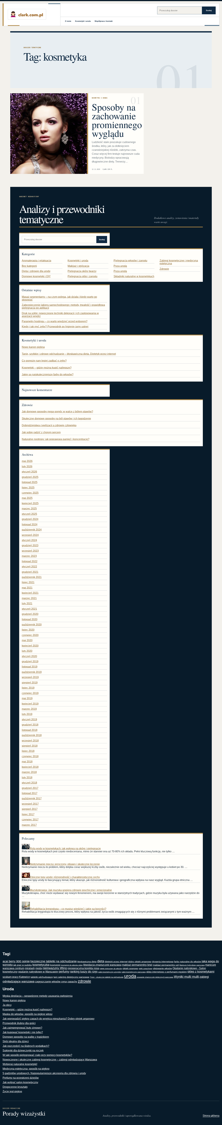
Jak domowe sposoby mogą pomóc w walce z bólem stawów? (57, 411)
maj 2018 (27, 761)
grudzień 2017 (30, 788)
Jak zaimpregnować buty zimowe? (22, 1027)
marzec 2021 (29, 598)
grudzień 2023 (30, 545)
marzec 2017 (29, 825)
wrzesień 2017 (30, 803)
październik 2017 (32, 798)
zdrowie (84, 981)
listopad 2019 (29, 666)
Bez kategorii (29, 266)
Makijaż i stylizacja (78, 266)
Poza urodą (120, 266)
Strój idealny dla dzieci (16, 1041)
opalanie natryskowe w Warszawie (38, 971)
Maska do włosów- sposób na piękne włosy (27, 1014)
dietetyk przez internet (116, 961)
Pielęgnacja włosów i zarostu (130, 260)
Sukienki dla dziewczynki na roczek (23, 1050)
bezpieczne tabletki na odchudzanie (53, 961)
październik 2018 (32, 735)
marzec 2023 (29, 556)
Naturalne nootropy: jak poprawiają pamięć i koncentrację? (55, 439)
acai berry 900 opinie (16, 961)
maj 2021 (27, 587)
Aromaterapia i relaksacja (36, 260)
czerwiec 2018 (30, 756)
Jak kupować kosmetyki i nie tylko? (23, 1032)
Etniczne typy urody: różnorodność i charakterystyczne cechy (65, 877)
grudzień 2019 (30, 661)
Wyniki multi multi (186, 976)
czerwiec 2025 (30, 492)
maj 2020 (27, 640)
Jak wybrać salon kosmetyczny (20, 1082)
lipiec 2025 (28, 487)
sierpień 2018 (30, 745)
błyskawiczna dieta (87, 961)
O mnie (68, 21)
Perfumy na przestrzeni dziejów (21, 1077)
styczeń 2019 (29, 719)
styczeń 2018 (29, 782)
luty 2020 (27, 651)
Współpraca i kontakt (104, 21)
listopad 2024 (29, 524)
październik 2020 (32, 624)
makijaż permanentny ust (166, 965)
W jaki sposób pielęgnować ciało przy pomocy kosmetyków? (37, 1055)
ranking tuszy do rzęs (84, 971)
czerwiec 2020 (30, 635)
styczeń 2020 (29, 656)
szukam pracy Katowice (16, 976)
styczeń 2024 (29, 540)
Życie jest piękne (12, 1091)
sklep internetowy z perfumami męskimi (166, 972)
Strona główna (211, 1115)
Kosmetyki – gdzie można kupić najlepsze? (47, 367)
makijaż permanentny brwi (137, 964)
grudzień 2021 (30, 572)
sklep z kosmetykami (200, 971)
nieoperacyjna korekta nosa (83, 968)
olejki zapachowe (145, 968)
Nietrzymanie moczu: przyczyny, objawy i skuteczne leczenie (65, 864)
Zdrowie (164, 268)
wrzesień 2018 (30, 740)
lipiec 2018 (28, 751)
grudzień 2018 (30, 724)
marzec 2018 (29, 772)
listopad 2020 (29, 619)
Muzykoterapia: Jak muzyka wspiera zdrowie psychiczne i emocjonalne (71, 890)
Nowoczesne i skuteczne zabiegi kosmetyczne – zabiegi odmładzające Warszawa (50, 1059)
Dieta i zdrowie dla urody (36, 271)
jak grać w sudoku (22, 965)
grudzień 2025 (30, 477)
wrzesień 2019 (30, 677)
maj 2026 (27, 461)
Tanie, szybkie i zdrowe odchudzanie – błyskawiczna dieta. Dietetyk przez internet (69, 353)
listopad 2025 (29, 482)
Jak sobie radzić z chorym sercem (41, 432)
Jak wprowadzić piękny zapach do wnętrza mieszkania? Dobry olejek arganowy (48, 1018)
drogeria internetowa (162, 961)
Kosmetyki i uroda (83, 21)
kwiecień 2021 (30, 593)
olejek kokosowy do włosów (111, 968)
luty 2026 (27, 466)
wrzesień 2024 (30, 535)
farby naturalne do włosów (187, 961)
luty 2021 (27, 603)
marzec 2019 (29, 709)
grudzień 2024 (30, 519)
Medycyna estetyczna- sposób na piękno (26, 1068)
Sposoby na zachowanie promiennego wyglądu (117, 120)
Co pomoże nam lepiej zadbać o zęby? (44, 360)
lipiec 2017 (28, 814)
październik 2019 (32, 672)
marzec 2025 (29, 508)
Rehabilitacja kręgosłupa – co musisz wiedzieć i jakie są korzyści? (68, 908)
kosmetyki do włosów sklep (72, 965)
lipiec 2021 (28, 582)
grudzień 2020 (30, 614)
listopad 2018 (29, 730)
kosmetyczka (41, 964)
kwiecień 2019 (30, 703)
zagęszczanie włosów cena (51, 981)
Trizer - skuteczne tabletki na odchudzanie (107, 977)
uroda (130, 976)
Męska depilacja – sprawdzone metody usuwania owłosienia (37, 996)
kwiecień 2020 (30, 645)
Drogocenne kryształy (15, 1087)
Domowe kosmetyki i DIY (36, 276)
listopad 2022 (29, 561)
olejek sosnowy (130, 968)
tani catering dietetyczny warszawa (71, 977)
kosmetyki (55, 965)
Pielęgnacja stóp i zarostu (82, 276)
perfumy (64, 971)
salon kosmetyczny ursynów (109, 972)
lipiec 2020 (28, 629)
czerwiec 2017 (30, 819)
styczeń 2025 (29, 514)
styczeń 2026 (29, 471)
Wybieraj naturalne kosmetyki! (20, 1064)
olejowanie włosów (162, 968)
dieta (100, 961)
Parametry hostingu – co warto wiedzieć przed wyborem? (54, 321)
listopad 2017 (29, 793)
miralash (30, 968)
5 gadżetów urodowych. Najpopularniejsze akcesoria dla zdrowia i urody (44, 1073)
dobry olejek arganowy (139, 961)
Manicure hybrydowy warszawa (192, 965)
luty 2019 (27, 714)
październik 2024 (32, 529)
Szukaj (209, 10)
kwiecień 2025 (30, 503)
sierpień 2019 (30, 682)
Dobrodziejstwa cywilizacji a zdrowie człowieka (49, 425)
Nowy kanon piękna (33, 347)
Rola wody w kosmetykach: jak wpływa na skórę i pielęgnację (65, 848)
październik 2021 (32, 577)
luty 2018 (27, 777)
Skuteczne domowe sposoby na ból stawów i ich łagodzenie (56, 418)
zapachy (72, 981)
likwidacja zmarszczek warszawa (102, 964)
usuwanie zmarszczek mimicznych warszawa (155, 977)
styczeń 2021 (29, 608)
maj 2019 (27, 698)
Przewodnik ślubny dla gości (19, 1023)
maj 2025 (27, 498)
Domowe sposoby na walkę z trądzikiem (26, 1036)
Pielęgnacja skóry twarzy (82, 271)
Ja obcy (7, 1005)
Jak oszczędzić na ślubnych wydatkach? (26, 1046)
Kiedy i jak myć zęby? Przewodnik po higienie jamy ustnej (55, 326)
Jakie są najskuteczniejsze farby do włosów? (47, 374)
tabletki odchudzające (42, 977)
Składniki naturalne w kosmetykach (134, 276)
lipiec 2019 (28, 687)
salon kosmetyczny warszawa (134, 972)
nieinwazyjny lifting (55, 968)
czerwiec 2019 (30, 693)
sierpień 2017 (30, 809)
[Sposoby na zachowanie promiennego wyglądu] (48, 133)
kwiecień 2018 (30, 767)
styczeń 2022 (29, 566)
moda (38, 968)
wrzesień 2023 (30, 550)
